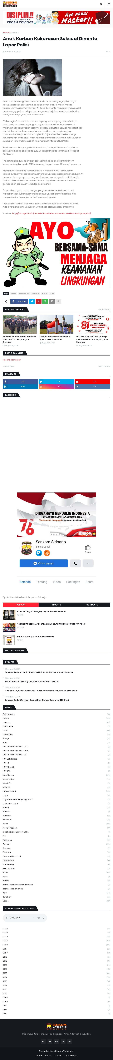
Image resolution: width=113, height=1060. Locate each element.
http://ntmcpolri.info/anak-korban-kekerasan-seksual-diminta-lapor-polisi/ (51, 213)
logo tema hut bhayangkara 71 (56, 799)
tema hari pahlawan (56, 888)
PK (56, 836)
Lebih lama (103, 366)
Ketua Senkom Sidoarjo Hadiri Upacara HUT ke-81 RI (55, 338)
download (56, 734)
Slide (52, 294)
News (44, 294)
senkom (56, 852)
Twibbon (56, 896)
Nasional (35, 294)
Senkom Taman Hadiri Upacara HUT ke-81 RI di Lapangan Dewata (19, 339)
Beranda (7, 32)
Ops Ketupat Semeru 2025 (56, 831)
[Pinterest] (38, 301)
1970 (56, 1013)
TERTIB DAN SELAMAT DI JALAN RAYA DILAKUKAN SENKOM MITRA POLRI (51, 624)
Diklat (56, 730)
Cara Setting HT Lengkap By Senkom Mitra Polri (41, 611)
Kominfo (56, 783)
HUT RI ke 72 (56, 767)
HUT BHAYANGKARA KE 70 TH (56, 746)
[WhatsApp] (45, 301)
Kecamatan (56, 779)
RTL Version (71, 1055)
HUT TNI (56, 771)
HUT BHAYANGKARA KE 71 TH (56, 750)
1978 (56, 1009)
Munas (56, 807)
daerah (56, 722)
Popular (20, 604)
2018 (56, 961)
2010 (56, 993)
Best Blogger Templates (62, 1051)
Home (39, 1055)
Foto (56, 742)
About (48, 1055)
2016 (56, 969)
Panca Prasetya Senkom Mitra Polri (35, 636)
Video (56, 900)
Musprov (56, 815)
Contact (59, 1055)
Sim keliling (56, 864)
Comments (92, 604)
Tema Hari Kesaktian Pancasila (56, 884)
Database (56, 726)
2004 (56, 1001)
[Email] (52, 301)
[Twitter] (32, 301)
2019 (56, 957)
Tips (56, 892)
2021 (56, 948)
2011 (56, 989)
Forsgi (56, 738)
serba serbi (56, 860)
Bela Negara (56, 714)
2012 (56, 985)
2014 (56, 977)
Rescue (56, 844)
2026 (56, 928)
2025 (56, 932)
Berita (16, 32)
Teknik (56, 880)
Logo (56, 795)
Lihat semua (104, 309)
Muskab (56, 811)
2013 (56, 981)
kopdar (56, 787)
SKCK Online (56, 868)
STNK (56, 876)
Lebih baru (9, 366)
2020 (56, 952)
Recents (56, 604)
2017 (56, 965)
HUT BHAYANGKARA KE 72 (56, 754)
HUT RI (56, 762)
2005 (56, 997)
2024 (56, 936)
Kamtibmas (24, 294)
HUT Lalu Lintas (56, 758)
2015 (56, 973)
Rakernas (56, 840)
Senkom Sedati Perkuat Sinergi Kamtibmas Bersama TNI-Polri (37, 700)
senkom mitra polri (56, 856)
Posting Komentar (12, 359)
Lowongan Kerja (56, 803)
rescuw (56, 848)
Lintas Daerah (56, 791)
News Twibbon (56, 827)
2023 (56, 940)
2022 (56, 944)
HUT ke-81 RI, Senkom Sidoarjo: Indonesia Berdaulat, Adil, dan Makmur (92, 339)
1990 (56, 1005)
